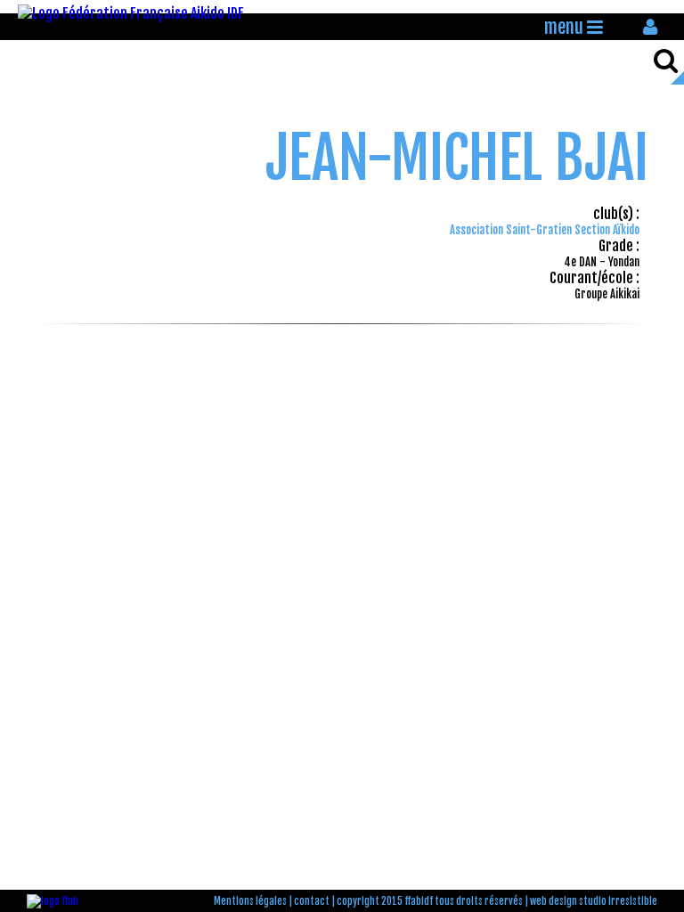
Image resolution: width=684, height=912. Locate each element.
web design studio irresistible (593, 901)
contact (312, 901)
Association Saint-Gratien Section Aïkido (544, 230)
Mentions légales (250, 901)
